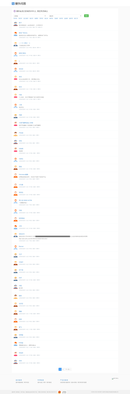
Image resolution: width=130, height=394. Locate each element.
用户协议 (23, 392)
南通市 (36, 18)
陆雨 (20, 319)
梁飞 (20, 327)
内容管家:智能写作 (65, 382)
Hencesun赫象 (23, 174)
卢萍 (20, 226)
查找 (86, 16)
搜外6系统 (74, 382)
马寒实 (21, 159)
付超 (20, 95)
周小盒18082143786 (25, 200)
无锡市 (56, 18)
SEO (19, 3)
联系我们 (18, 392)
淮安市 (20, 18)
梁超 (20, 166)
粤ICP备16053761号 (52, 392)
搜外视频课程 (19, 382)
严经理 (21, 133)
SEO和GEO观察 (82, 382)
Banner (21, 246)
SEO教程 (49, 382)
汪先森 (21, 185)
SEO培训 (26, 382)
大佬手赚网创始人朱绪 (26, 123)
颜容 (20, 296)
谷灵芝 (21, 303)
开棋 (20, 210)
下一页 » (68, 369)
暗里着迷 (22, 218)
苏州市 (41, 18)
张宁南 (21, 270)
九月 (20, 254)
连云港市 (25, 18)
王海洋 (21, 262)
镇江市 (76, 18)
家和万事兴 (22, 53)
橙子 (20, 23)
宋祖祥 (21, 353)
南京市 (31, 18)
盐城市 (66, 18)
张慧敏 (21, 335)
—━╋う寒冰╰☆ (24, 43)
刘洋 (20, 278)
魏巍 (20, 311)
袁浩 (20, 77)
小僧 (20, 105)
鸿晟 (20, 115)
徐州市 (61, 18)
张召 (20, 87)
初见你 (21, 69)
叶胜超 (21, 343)
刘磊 (20, 286)
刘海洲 (21, 149)
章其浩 (21, 192)
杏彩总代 (22, 234)
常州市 (15, 18)
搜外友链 (40, 382)
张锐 (20, 141)
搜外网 (13, 392)
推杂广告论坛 (23, 33)
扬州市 (71, 18)
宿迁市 (46, 18)
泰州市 (51, 18)
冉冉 (20, 361)
